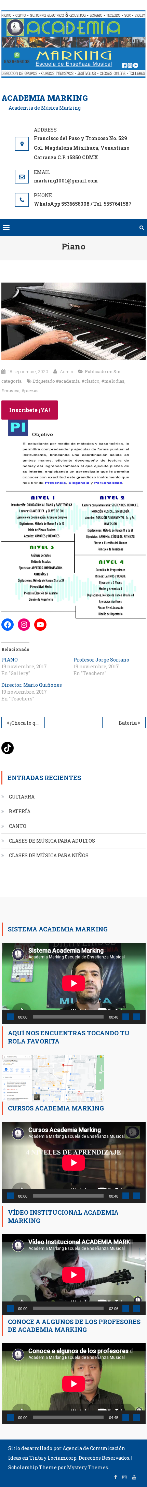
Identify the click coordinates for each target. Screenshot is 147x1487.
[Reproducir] (10, 1016)
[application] (74, 983)
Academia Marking (44, 98)
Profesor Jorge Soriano (101, 659)
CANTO (17, 826)
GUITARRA (22, 796)
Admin (66, 371)
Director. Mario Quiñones (31, 685)
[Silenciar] (125, 1016)
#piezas (30, 390)
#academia (68, 381)
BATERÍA (19, 811)
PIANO (9, 659)
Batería (128, 723)
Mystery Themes (87, 1467)
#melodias (113, 381)
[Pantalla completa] (136, 1016)
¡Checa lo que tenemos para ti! (27, 723)
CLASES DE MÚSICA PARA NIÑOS (49, 855)
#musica (10, 390)
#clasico (90, 381)
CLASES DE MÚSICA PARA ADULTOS (52, 840)
